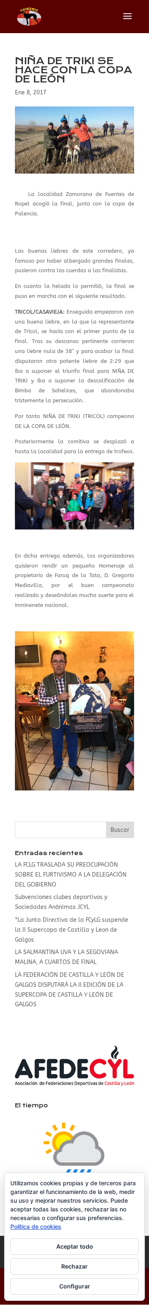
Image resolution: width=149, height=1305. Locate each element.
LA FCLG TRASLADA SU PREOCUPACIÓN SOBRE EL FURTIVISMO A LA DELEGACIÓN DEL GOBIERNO (71, 874)
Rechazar (74, 1266)
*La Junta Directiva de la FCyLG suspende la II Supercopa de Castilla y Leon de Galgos (71, 929)
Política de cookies (35, 1226)
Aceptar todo (74, 1246)
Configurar (74, 1286)
